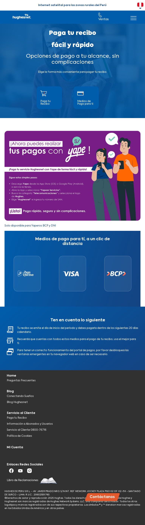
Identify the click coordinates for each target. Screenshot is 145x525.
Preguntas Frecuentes (21, 380)
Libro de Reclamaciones (23, 480)
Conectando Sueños (20, 396)
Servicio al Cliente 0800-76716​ (26, 430)
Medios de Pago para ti (85, 102)
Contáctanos (102, 497)
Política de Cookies (19, 436)
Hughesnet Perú (21, 17)
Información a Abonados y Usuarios (30, 424)
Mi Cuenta (15, 447)
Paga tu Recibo (45, 102)
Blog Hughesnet (17, 402)
